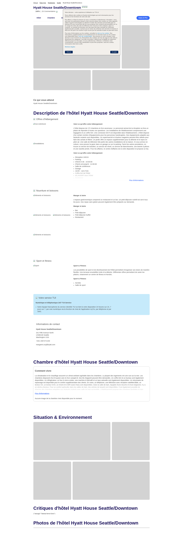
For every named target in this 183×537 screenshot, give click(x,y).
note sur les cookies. (103, 33)
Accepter (114, 52)
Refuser (69, 52)
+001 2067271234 (43, 341)
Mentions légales (70, 47)
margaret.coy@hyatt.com (45, 345)
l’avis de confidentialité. (85, 36)
